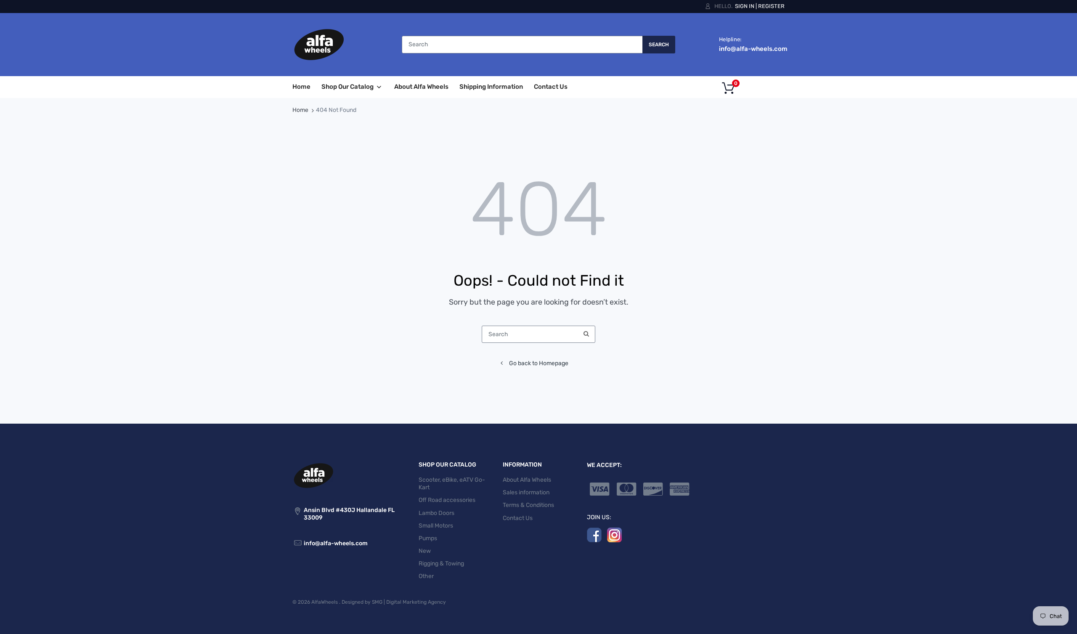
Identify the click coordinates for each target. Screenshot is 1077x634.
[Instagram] (614, 534)
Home (300, 110)
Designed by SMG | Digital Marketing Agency (394, 602)
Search (659, 45)
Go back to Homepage (538, 363)
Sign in (744, 6)
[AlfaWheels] (318, 44)
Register (771, 6)
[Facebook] (594, 534)
